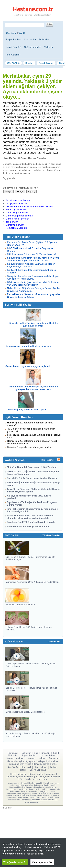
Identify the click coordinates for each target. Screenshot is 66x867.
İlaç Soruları (12, 221)
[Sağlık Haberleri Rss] (58, 460)
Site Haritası (39, 15)
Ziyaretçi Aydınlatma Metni (19, 776)
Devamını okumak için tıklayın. (45, 799)
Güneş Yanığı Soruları (17, 218)
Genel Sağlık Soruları (17, 212)
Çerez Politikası (18, 774)
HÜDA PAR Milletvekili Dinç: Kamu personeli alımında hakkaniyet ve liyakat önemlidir (30, 516)
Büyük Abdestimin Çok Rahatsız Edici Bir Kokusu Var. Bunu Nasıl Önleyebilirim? (33, 283)
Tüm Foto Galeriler (51, 535)
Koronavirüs (54, 758)
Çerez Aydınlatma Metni (48, 776)
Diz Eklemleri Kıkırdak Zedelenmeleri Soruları (30, 206)
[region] (33, 852)
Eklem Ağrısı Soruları (17, 209)
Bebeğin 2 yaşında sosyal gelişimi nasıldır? (30, 447)
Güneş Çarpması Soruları (19, 215)
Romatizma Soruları (16, 227)
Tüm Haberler (47, 460)
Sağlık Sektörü (13, 47)
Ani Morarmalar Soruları (18, 200)
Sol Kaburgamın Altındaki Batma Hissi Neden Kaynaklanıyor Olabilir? (31, 265)
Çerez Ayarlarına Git (42, 862)
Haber (23, 770)
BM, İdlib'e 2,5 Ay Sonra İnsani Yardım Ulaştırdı (32, 478)
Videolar (48, 47)
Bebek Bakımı (46, 63)
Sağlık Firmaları (42, 753)
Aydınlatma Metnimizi (13, 853)
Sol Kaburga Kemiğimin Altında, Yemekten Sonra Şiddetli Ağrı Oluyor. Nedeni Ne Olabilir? (33, 259)
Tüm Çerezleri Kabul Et (14, 862)
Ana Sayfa (19, 15)
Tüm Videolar (54, 642)
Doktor (42, 758)
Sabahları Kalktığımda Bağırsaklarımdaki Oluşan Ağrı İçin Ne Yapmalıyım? (33, 277)
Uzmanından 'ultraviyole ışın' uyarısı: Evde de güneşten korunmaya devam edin (33, 388)
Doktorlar (44, 39)
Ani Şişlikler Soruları (16, 203)
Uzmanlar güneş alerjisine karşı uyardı (26, 409)
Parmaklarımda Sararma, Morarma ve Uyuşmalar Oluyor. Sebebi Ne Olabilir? (33, 295)
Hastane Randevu (14, 758)
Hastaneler (30, 39)
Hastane (31, 758)
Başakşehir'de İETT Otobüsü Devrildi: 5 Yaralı (31, 522)
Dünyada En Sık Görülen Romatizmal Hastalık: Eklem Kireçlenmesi (33, 324)
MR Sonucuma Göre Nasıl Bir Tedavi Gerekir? (31, 254)
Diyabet (29, 63)
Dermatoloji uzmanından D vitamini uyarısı (28, 346)
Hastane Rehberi (48, 755)
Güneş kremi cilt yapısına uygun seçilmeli (27, 366)
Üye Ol (21, 33)
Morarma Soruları (15, 224)
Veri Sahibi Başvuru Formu (33, 779)
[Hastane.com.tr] (32, 11)
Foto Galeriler (13, 54)
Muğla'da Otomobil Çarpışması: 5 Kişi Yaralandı (32, 467)
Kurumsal (28, 15)
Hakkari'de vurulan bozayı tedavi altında (28, 526)
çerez (58, 844)
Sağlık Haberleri (32, 47)
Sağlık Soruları (29, 755)
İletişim (48, 15)
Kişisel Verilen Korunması (42, 774)
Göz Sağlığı (13, 63)
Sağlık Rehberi (13, 39)
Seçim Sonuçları (38, 770)
